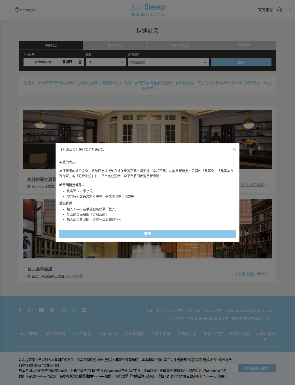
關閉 (147, 234)
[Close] (234, 149)
